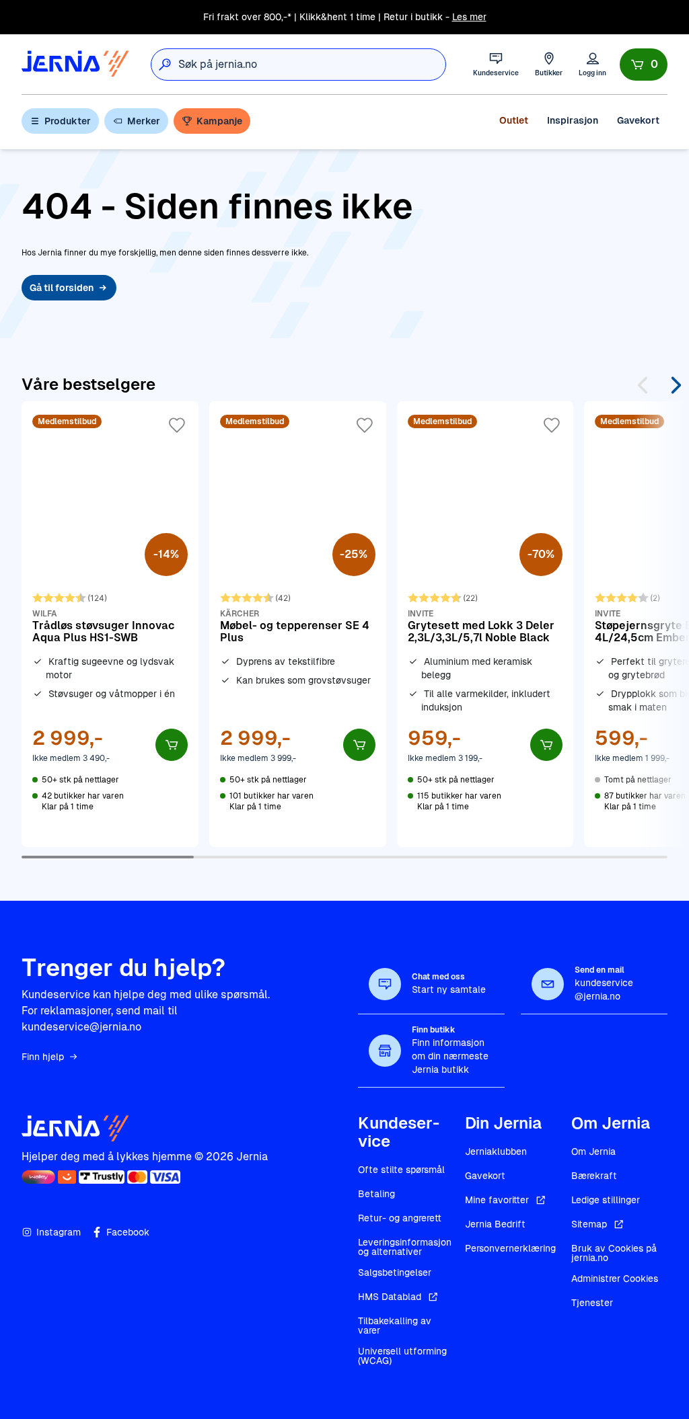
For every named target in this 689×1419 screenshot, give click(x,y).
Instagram (58, 1232)
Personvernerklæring (510, 1248)
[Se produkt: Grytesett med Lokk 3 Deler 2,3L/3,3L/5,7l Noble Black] (485, 623)
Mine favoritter (497, 1199)
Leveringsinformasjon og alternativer (404, 1247)
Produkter (67, 121)
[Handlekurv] (643, 64)
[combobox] (311, 64)
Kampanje (219, 121)
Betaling (376, 1194)
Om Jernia (593, 1151)
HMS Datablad (389, 1296)
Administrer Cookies (614, 1278)
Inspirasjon (572, 120)
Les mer (469, 16)
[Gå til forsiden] (75, 64)
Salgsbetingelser (394, 1272)
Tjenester (592, 1302)
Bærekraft (594, 1175)
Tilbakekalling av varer (394, 1325)
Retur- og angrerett (399, 1218)
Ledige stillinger (605, 1200)
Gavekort (638, 120)
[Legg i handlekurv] (171, 745)
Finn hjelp (43, 1056)
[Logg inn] (592, 64)
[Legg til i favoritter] (177, 425)
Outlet (513, 120)
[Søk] (164, 64)
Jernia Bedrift (495, 1224)
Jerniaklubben (496, 1151)
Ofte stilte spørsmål (401, 1169)
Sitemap (589, 1224)
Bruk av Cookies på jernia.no (614, 1253)
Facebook (127, 1232)
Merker (143, 121)
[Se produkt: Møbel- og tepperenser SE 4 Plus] (297, 623)
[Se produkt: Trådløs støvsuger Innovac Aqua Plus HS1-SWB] (110, 623)
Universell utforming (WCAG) (402, 1355)
